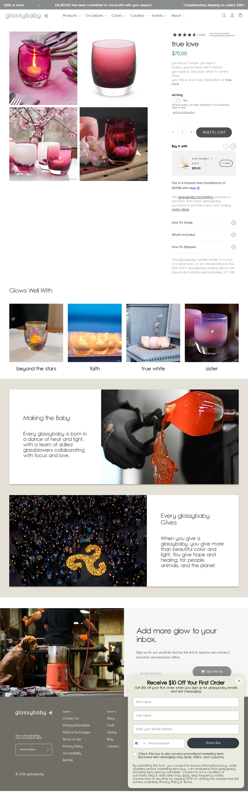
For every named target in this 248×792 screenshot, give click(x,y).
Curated (137, 16)
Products (70, 16)
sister (212, 369)
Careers (113, 746)
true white (153, 369)
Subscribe (213, 743)
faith (95, 369)
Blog (110, 739)
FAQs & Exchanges (76, 732)
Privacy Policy (73, 746)
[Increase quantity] (191, 132)
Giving (111, 732)
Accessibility (72, 753)
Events (157, 16)
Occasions (94, 16)
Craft (110, 725)
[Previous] (226, 146)
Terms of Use (72, 739)
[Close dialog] (239, 681)
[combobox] (140, 743)
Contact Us (71, 718)
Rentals (68, 760)
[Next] (233, 146)
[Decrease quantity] (173, 132)
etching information (184, 112)
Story (111, 718)
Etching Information (76, 725)
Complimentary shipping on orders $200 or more (205, 5)
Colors (117, 16)
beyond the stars (36, 369)
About (176, 16)
